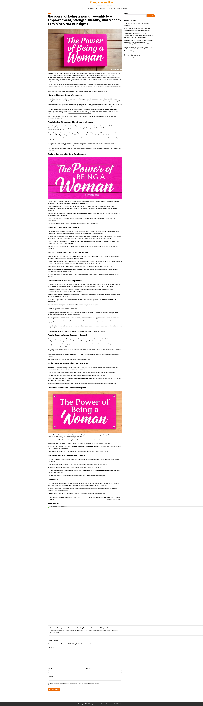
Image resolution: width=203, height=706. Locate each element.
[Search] (52, 3)
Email (88, 668)
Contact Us (111, 9)
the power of (75, 493)
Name (50, 668)
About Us (102, 9)
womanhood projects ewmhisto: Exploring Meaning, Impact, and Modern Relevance (137, 29)
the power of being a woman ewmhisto (93, 493)
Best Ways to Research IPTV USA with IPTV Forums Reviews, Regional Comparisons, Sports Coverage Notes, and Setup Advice (138, 35)
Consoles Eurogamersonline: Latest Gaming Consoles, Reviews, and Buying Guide (80, 628)
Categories (91, 9)
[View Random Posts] (49, 3)
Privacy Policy (122, 9)
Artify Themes (120, 704)
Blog (83, 9)
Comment (51, 647)
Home (78, 9)
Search (126, 13)
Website (50, 676)
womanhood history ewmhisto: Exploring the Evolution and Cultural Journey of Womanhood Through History (138, 49)
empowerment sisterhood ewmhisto (80, 113)
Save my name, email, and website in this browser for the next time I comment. (75, 684)
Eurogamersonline (101, 2)
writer (50, 27)
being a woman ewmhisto (62, 493)
